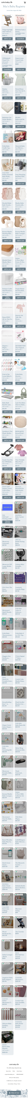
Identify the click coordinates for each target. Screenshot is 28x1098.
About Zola (8, 1071)
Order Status (19, 1071)
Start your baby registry (14, 1077)
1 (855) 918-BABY (19, 1074)
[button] (7, 21)
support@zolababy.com (9, 1074)
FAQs (14, 1071)
